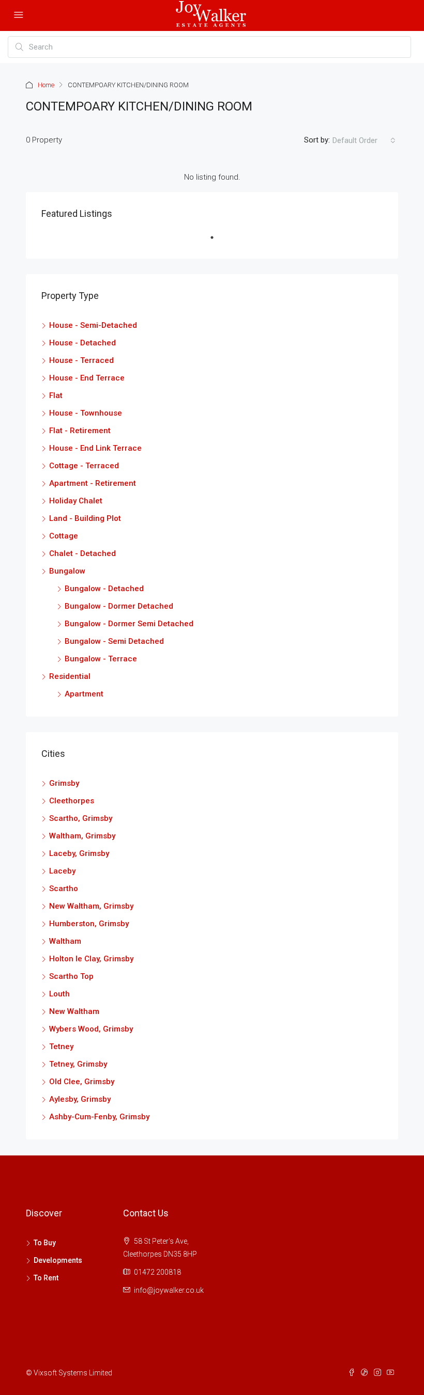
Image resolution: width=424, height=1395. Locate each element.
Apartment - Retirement (92, 483)
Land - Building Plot (85, 518)
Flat (56, 395)
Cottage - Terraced (84, 465)
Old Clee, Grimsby (81, 1081)
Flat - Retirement (80, 430)
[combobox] (364, 140)
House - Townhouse (85, 413)
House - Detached (82, 342)
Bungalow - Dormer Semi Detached (129, 623)
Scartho (63, 888)
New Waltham (74, 1011)
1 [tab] (217, 241)
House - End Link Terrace (95, 448)
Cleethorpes (71, 800)
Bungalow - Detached (104, 588)
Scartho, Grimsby (80, 818)
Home (46, 85)
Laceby (62, 871)
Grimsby (64, 783)
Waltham (65, 941)
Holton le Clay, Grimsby (91, 958)
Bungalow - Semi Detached (114, 641)
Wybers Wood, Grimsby (91, 1029)
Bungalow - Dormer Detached (119, 606)
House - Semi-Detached (93, 325)
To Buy (45, 1243)
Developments (58, 1260)
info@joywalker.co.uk (169, 1290)
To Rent (46, 1278)
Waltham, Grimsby (82, 836)
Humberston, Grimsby (89, 923)
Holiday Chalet (75, 500)
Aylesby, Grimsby (80, 1099)
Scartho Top (71, 976)
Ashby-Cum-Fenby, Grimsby (99, 1116)
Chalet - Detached (82, 553)
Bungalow (67, 571)
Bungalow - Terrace (101, 658)
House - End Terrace (87, 378)
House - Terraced (81, 360)
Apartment (84, 694)
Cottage (63, 536)
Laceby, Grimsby (79, 853)
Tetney (61, 1046)
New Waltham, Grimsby (91, 906)
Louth (59, 993)
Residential (69, 676)
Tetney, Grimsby (78, 1064)
